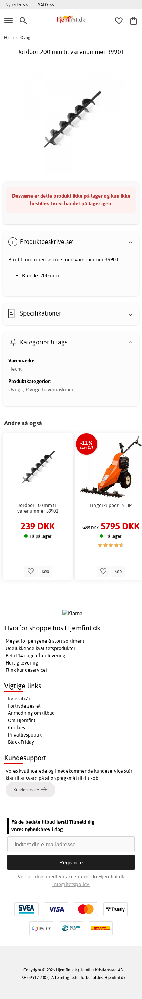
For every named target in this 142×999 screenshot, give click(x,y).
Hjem (9, 37)
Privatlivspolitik (25, 735)
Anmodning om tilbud (31, 713)
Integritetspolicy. (71, 884)
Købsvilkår (19, 699)
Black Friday (21, 742)
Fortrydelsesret (24, 706)
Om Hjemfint (22, 720)
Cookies (16, 727)
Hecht (15, 368)
